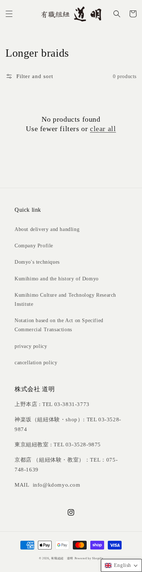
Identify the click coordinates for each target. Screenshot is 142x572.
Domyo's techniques (37, 262)
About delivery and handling (47, 229)
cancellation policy (36, 362)
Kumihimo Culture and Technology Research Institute (65, 299)
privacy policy (31, 346)
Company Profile (34, 245)
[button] (9, 14)
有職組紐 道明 (62, 558)
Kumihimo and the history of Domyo (57, 278)
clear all (103, 129)
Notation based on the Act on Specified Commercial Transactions (59, 325)
